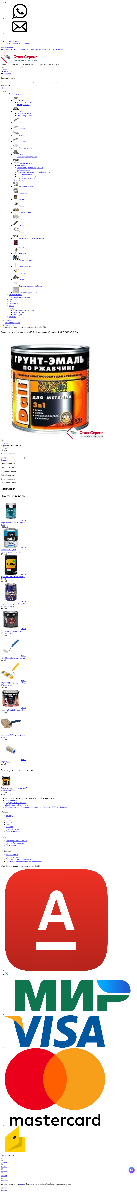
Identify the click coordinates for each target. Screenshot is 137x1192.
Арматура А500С (23, 105)
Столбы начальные (24, 174)
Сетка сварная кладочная (27, 157)
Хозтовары (23, 279)
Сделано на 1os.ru (8, 1156)
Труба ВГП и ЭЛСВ (24, 113)
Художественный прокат (26, 176)
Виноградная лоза (28, 179)
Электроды (23, 253)
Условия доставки (13, 857)
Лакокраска (23, 245)
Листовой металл (25, 148)
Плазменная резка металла (19, 297)
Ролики (22, 206)
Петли (21, 225)
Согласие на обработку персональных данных (24, 861)
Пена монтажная (25, 260)
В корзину (5, 460)
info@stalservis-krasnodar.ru (17, 805)
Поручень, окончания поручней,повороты (33, 172)
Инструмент (23, 273)
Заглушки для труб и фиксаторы (31, 238)
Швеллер (22, 142)
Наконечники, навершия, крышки (30, 168)
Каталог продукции (16, 94)
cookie (21, 1184)
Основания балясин (24, 170)
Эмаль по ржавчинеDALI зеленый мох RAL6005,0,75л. (14, 789)
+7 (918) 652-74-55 (11, 41)
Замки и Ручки (24, 232)
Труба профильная (24, 116)
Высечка (22, 199)
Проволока (23, 193)
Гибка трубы (17, 314)
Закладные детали (26, 186)
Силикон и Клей (25, 266)
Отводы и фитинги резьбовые (30, 286)
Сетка (21, 155)
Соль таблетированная (28, 292)
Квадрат (22, 135)
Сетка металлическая (14, 831)
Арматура (22, 100)
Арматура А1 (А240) (24, 102)
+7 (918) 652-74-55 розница (19, 43)
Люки (21, 219)
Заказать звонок (7, 47)
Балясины (21, 165)
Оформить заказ (7, 88)
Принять (4, 1188)
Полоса (22, 129)
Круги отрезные (25, 212)
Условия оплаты (12, 855)
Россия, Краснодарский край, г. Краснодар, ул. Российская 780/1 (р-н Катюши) (32, 49)
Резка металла (18, 312)
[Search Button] (21, 67)
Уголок (21, 122)
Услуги (11, 308)
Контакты (12, 317)
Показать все (18, 180)
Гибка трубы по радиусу (15, 843)
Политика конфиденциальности (18, 859)
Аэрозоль (20, 247)
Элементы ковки (25, 163)
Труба (21, 111)
